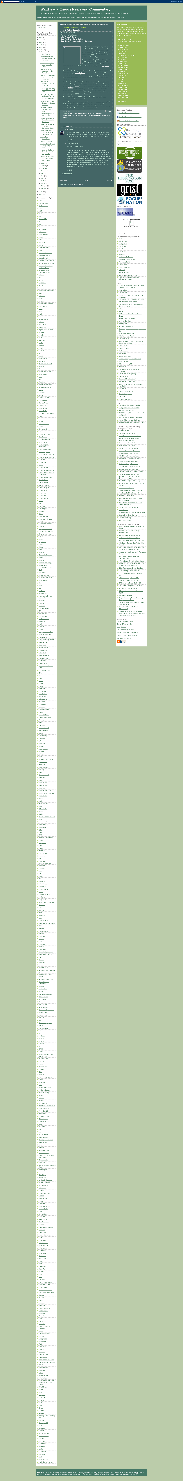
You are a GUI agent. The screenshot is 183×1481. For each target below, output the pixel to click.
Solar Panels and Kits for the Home (72, 39)
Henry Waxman (43, 803)
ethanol (41, 681)
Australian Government (46, 303)
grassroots (42, 777)
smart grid (42, 1230)
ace (40, 224)
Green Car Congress (125, 267)
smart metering (43, 1232)
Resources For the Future (126, 495)
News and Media (44, 1007)
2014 (40, 211)
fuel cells (41, 733)
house (40, 811)
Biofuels (131, 629)
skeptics (41, 1224)
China (40, 432)
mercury (41, 933)
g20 (40, 741)
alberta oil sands (44, 247)
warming (41, 1413)
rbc (40, 1132)
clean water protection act (47, 457)
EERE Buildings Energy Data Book (129, 571)
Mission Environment (125, 399)
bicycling (41, 335)
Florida (41, 712)
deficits (41, 550)
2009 (41, 44)
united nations (43, 1378)
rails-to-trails (42, 1126)
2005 (41, 194)
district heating (43, 580)
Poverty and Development (47, 1106)
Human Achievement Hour (47, 817)
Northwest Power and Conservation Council (132, 422)
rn (39, 1172)
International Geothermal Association (130, 458)
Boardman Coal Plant (45, 364)
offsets (41, 1025)
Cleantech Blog (123, 376)
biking (40, 337)
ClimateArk (122, 396)
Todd (40, 1344)
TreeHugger (122, 246)
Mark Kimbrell (122, 71)
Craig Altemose (122, 47)
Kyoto (40, 907)
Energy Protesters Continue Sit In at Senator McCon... (46, 132)
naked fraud (42, 962)
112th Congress (43, 206)
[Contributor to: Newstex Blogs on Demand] (134, 215)
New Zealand (43, 1004)
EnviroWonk (122, 353)
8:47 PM (69, 140)
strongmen (42, 1279)
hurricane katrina (44, 822)
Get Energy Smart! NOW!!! (127, 318)
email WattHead (42, 27)
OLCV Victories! (45, 54)
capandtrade (42, 405)
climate (41, 465)
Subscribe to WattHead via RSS (129, 121)
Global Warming (132, 635)
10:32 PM (70, 170)
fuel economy (43, 735)
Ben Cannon (42, 324)
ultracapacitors (43, 1367)
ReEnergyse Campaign (46, 1140)
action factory (43, 232)
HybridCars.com (124, 272)
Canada (41, 395)
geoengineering (43, 749)
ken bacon (42, 897)
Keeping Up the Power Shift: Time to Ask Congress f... (47, 152)
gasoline (41, 746)
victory (41, 1403)
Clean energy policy (45, 449)
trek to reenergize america (47, 1362)
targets (41, 1300)
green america (43, 783)
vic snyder (42, 1397)
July (42, 173)
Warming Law (123, 324)
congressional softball (45, 529)
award (40, 311)
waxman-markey (44, 1436)
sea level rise (43, 1198)
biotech (41, 356)
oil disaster (42, 1036)
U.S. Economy (43, 1365)
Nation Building (43, 967)
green (40, 780)
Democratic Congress (45, 555)
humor (41, 819)
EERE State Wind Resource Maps (129, 538)
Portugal (41, 1100)
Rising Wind (122, 366)
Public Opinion (43, 1119)
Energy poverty (43, 647)
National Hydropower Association (129, 469)
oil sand (41, 1038)
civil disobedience (44, 439)
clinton (41, 501)
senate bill (42, 1203)
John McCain (43, 886)
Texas (40, 1318)
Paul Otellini (42, 1061)
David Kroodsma (123, 73)
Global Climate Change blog (127, 374)
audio (40, 298)
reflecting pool (43, 1142)
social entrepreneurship (46, 1235)
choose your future (44, 434)
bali (40, 317)
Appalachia (42, 283)
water (40, 1425)
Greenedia (122, 254)
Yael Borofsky (122, 51)
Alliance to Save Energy (126, 488)
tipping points (43, 1339)
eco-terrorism (43, 593)
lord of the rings (43, 920)
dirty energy (42, 572)
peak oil (41, 1064)
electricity (42, 621)
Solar (130, 624)
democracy (42, 552)
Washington (42, 1420)
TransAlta (42, 1352)
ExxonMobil (42, 691)
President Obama (44, 1116)
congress (41, 526)
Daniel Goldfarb (122, 63)
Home (86, 180)
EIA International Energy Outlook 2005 (130, 583)
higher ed (41, 806)
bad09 (40, 314)
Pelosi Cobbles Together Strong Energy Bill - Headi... (47, 145)
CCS (40, 418)
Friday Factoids (43, 730)
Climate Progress (44, 485)
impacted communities (46, 837)
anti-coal (41, 275)
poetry (41, 1079)
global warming (43, 762)
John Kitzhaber (43, 884)
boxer (40, 377)
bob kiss (41, 366)
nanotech (41, 965)
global (40, 756)
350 (40, 216)
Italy (40, 873)
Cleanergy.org (123, 292)
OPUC (41, 1049)
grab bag (41, 770)
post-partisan (43, 1103)
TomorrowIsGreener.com (126, 333)
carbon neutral (43, 408)
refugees (41, 1147)
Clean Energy (43, 442)
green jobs (42, 788)
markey (41, 926)
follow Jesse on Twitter (135, 41)
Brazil (40, 379)
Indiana (41, 848)
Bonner (41, 369)
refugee (41, 1145)
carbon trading (43, 411)
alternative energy (44, 255)
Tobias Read (42, 1341)
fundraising (42, 738)
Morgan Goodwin (123, 65)
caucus (41, 416)
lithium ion (42, 915)
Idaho (40, 832)
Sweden (41, 1295)
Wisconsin (42, 1454)
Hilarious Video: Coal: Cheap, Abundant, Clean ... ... (47, 64)
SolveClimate (123, 241)
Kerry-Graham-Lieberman (46, 902)
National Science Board (46, 979)
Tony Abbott (42, 1346)
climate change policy (45, 477)
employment (42, 624)
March (43, 183)
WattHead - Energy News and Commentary (75, 9)
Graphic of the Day (44, 775)
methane (41, 939)
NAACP (41, 960)
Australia (41, 301)
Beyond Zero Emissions (46, 330)
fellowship (42, 702)
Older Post (109, 180)
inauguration (42, 843)
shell (40, 1211)
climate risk (42, 495)
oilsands (41, 1044)
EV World (122, 270)
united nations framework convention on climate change (46, 1382)
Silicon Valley (43, 1219)
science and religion (45, 1193)
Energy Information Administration (129, 408)
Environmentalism (44, 670)
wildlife (41, 1449)
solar (40, 1237)
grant (40, 772)
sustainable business (45, 1290)
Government (42, 764)
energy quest (43, 650)
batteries (41, 322)
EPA (40, 673)
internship (42, 865)
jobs (40, 878)
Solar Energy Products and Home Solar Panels (76, 41)
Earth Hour (42, 591)
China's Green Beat (125, 356)
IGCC (40, 835)
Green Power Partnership (46, 793)
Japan (40, 876)
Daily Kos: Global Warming (127, 336)
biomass (41, 351)
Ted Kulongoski (43, 1311)
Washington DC (43, 1423)
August (43, 171)
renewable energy (44, 1153)
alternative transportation (46, 261)
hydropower (42, 827)
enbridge (41, 626)
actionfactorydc (43, 234)
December (44, 52)
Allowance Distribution (45, 253)
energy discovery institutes (47, 640)
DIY (40, 583)
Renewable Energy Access (127, 259)
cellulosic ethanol (44, 424)
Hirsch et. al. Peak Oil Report (128, 588)
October (43, 166)
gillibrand (41, 754)
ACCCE (41, 221)
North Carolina (43, 1012)
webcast (41, 1438)
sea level (41, 1196)
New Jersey (42, 999)
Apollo (41, 280)
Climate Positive (44, 482)
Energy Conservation (123, 632)
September (44, 168)
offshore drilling (43, 1028)
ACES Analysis (43, 229)
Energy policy (43, 645)
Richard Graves (122, 61)
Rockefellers (42, 1177)
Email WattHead (122, 101)
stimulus (41, 1274)
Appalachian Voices (125, 520)
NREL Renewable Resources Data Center (131, 540)
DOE (40, 588)
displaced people (44, 575)
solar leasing (42, 1248)
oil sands (41, 1041)
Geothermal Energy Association (128, 464)
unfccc (41, 1373)
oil (39, 1033)
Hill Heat (121, 311)
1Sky (40, 208)
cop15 (40, 539)
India (40, 845)
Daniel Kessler (122, 69)
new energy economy (45, 994)
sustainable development (46, 1292)
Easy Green (122, 388)
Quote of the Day (44, 1121)
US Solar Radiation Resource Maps (129, 535)
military (41, 941)
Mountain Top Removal (46, 952)
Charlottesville (43, 429)
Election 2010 (43, 616)
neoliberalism (43, 989)
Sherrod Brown (43, 1214)
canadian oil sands (44, 398)
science (41, 1190)
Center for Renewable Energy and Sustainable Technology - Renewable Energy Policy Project (130, 476)
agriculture (42, 242)
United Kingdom (44, 1375)
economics (42, 600)
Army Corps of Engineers (46, 290)
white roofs (42, 1446)
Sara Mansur (122, 75)
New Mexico (42, 1002)
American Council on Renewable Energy (131, 471)
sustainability (43, 1287)
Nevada (41, 991)
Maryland (41, 928)
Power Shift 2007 (44, 1108)
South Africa (42, 1256)
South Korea (42, 1258)
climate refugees (44, 488)
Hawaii (41, 798)
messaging (42, 936)
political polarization (45, 1090)
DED (68, 129)
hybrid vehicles (43, 824)
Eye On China (43, 694)
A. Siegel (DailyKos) (125, 321)
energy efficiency (44, 642)
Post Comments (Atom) (75, 184)
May (42, 178)
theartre (41, 1331)
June (42, 176)
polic (40, 1085)
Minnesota (42, 944)
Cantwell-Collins (44, 400)
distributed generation (45, 578)
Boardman (42, 361)
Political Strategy (44, 1093)
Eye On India (43, 696)
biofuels (41, 348)
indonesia (42, 850)
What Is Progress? (46, 141)
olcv (40, 1046)
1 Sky (40, 200)
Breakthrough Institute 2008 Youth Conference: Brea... (47, 126)
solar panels (42, 1250)
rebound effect (43, 1137)
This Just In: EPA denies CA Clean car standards (47, 83)
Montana (41, 947)
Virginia (41, 1408)
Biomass (123, 627)
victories (41, 1400)
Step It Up (42, 1269)
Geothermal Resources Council (128, 461)
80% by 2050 (43, 219)
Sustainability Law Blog (126, 326)
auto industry (43, 306)
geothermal (42, 751)
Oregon (41, 1051)
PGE (40, 1072)
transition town (43, 1354)
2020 (40, 213)
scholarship (42, 1188)
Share (109, 111)
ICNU (40, 830)
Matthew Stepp (122, 89)
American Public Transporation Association (132, 512)
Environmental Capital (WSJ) (127, 381)
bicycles (41, 332)
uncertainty (42, 1370)
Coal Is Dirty (122, 251)
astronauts (42, 296)
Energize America (124, 430)
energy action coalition (46, 632)
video (40, 1405)
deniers (41, 557)
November (44, 163)
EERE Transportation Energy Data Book (131, 568)
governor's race (43, 767)
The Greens (42, 1321)
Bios (40, 353)
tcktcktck (41, 1303)
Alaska (41, 245)
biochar (41, 343)
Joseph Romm (43, 889)
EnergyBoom (123, 244)
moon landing (43, 949)
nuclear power (43, 1015)
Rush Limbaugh (43, 1185)
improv (41, 840)
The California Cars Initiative (127, 443)
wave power (42, 1428)
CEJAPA (41, 421)
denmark (41, 560)
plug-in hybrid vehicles (45, 1077)
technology (42, 1305)
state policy (42, 1266)
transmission (43, 1357)
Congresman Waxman (45, 523)
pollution (41, 1098)
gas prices (42, 743)
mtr (40, 957)
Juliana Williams (123, 95)
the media (42, 1324)
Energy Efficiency (122, 624)
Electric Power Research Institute (129, 448)
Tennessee (42, 1313)
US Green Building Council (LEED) (129, 481)
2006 (41, 192)
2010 (41, 42)
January (43, 188)
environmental (43, 663)
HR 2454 (41, 814)
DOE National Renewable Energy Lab (130, 417)
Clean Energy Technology (46, 454)
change (41, 426)
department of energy (45, 563)
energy (41, 629)
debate (41, 547)
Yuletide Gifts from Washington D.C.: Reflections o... (46, 71)
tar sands (41, 1298)
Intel (40, 858)
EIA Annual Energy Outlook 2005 (129, 578)
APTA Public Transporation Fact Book (130, 585)
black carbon (43, 358)
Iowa (40, 871)
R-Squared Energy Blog (126, 364)
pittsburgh (42, 1074)
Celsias (121, 309)
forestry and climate (45, 717)
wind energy (42, 1451)
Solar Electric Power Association (129, 456)
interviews (42, 868)
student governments (45, 1282)
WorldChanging (123, 249)
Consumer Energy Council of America (130, 490)
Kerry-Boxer (42, 899)
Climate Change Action (126, 391)
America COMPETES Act (47, 263)
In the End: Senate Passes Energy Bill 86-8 (47, 109)
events (41, 686)
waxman (41, 1430)
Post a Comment (67, 173)
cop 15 (41, 536)
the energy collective (131, 220)
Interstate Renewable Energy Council (130, 436)
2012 (41, 37)
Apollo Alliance (123, 510)
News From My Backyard (46, 1010)
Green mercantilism (45, 790)
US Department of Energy (126, 410)
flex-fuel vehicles (44, 709)
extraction (42, 689)
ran (40, 1129)
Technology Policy (44, 1308)
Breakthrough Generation (46, 382)
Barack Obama (43, 319)
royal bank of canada (45, 1180)
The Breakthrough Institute (127, 433)
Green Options (123, 346)
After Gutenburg (123, 361)
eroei (40, 678)
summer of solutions (45, 1285)
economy (41, 603)
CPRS (41, 544)
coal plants (42, 506)
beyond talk (42, 327)
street (40, 1277)
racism (41, 1124)
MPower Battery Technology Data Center (131, 561)
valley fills (42, 1392)
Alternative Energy (127, 621)
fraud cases (42, 725)
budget (41, 390)
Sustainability (121, 638)
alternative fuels (44, 258)
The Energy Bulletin (125, 262)
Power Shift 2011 (44, 1113)
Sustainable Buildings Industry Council (130, 493)
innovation (42, 856)
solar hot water (43, 1245)
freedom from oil (44, 728)
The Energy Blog (124, 338)
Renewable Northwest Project (128, 515)
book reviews (43, 374)
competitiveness (44, 516)
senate (41, 1201)
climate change (43, 467)
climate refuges (43, 490)
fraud (40, 722)
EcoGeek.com (123, 351)
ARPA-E (41, 293)
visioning (41, 1410)
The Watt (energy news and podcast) (130, 359)
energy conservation (45, 634)
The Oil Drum (123, 264)
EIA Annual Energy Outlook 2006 (129, 580)
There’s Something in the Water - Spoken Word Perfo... (47, 158)
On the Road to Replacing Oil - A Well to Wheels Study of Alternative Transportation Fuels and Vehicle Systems (132, 613)
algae (40, 250)
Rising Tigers (43, 1169)
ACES (41, 227)
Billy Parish (121, 79)
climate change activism (46, 470)
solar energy (42, 1240)
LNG (40, 918)
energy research (44, 655)
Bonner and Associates (46, 371)
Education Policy (44, 608)
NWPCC (41, 1020)
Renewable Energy (122, 629)
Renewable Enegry (44, 1150)
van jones (42, 1395)
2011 (41, 39)
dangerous (105, 66)
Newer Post (63, 180)
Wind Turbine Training (68, 37)
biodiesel (41, 345)
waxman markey (44, 1433)
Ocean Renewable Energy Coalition (129, 466)
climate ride (42, 493)
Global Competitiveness (46, 759)
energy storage (43, 658)
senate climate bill (44, 1206)
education (42, 606)
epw (40, 675)
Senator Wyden (43, 1209)
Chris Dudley (43, 437)
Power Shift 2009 (44, 1111)
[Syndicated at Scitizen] (125, 215)
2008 (41, 47)
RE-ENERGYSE (44, 1134)
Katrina (41, 892)
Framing (41, 720)
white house (42, 1444)
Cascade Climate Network (47, 413)
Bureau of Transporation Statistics (129, 420)
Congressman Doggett (45, 534)
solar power (42, 1253)
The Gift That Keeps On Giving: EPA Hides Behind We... (47, 77)
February (44, 186)
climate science (43, 498)
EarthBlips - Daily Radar (126, 257)
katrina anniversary (44, 894)
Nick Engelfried (122, 57)
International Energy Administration (129, 405)
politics (41, 1095)
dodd (40, 585)
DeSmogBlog (123, 290)
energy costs (43, 637)
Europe (41, 683)
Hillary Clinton (43, 809)
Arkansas (42, 288)
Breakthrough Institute (45, 384)
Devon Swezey (122, 91)
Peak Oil (128, 638)
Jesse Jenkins (122, 41)
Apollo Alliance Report (125, 595)
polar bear (42, 1082)
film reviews (42, 704)
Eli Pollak (121, 81)
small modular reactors (46, 1227)
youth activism (43, 1459)
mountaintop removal (45, 954)
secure (77, 86)
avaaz (40, 309)
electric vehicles (44, 619)
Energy (119, 621)
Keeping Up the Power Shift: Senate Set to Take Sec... (47, 120)
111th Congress (43, 203)
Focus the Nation (44, 715)
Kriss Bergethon (123, 49)
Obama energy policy (45, 1023)
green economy (43, 785)
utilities (41, 1389)
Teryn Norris (42, 1316)
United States (43, 1387)
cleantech (42, 460)
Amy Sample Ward (123, 85)
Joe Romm (42, 881)
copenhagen (42, 542)
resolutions (42, 1162)
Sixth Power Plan (44, 1222)
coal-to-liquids (43, 508)
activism (41, 237)
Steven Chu (42, 1271)
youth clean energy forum (46, 1462)
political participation (45, 1087)
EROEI (70, 88)
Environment (134, 632)
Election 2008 (43, 613)
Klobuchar (42, 905)
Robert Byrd (42, 1175)
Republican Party (44, 1160)
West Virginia (43, 1441)
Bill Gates (42, 340)
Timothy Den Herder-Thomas (127, 55)
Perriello (41, 1069)
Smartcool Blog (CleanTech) (127, 379)
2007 (41, 50)
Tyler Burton (121, 53)
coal (40, 503)
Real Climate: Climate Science (128, 275)
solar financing (43, 1243)
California (41, 392)
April (42, 181)
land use (41, 910)
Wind (118, 627)
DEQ (40, 570)
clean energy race (44, 452)
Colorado (41, 511)
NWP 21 (41, 1017)
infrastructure (43, 853)
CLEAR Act (42, 462)
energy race (42, 653)
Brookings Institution (45, 387)
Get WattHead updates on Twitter (129, 113)
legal (40, 913)
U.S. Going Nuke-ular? (47, 98)
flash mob (42, 707)
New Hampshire (43, 997)
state (40, 1264)
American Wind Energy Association (129, 451)
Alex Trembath (122, 93)
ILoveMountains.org (125, 518)
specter (41, 1261)
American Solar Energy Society (128, 453)
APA (40, 277)
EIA (40, 611)
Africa (40, 240)
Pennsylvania (43, 1066)
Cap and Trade (43, 403)
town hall (41, 1349)
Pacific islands (43, 1058)
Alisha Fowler (122, 59)
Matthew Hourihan (123, 67)
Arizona (41, 285)
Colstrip (41, 514)
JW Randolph (122, 83)
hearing (41, 801)
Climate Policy (43, 480)
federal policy (43, 699)
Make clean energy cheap (47, 923)
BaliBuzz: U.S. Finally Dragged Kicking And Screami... (47, 103)
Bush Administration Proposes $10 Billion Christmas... (47, 58)
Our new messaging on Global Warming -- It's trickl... (47, 90)
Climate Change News (125, 394)
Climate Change (122, 635)
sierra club (42, 1216)
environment (42, 660)
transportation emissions (46, 1360)
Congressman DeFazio (46, 531)
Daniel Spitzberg (123, 87)
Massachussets (44, 931)
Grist (120, 238)
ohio (40, 1031)
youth (40, 1457)
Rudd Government (44, 1183)
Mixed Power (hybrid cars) (127, 445)
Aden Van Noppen (123, 97)
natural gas (42, 986)
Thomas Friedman (44, 1333)
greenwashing (43, 796)
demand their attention (91, 108)
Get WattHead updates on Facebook (130, 117)
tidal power (42, 1336)
